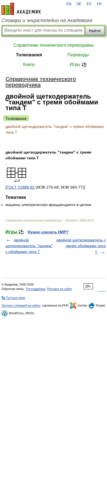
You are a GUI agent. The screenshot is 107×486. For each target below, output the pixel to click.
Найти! (95, 30)
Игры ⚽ (78, 64)
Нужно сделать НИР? (48, 232)
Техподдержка (35, 288)
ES (89, 4)
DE (79, 4)
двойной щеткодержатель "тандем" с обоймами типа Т (29, 246)
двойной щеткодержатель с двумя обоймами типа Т (81, 246)
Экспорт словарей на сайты (20, 305)
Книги (29, 64)
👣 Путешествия (13, 297)
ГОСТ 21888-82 (21, 187)
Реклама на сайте (59, 288)
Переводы (78, 54)
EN (68, 4)
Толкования (29, 54)
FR (99, 4)
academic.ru (21, 9)
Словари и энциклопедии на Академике (46, 20)
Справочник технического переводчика (53, 45)
